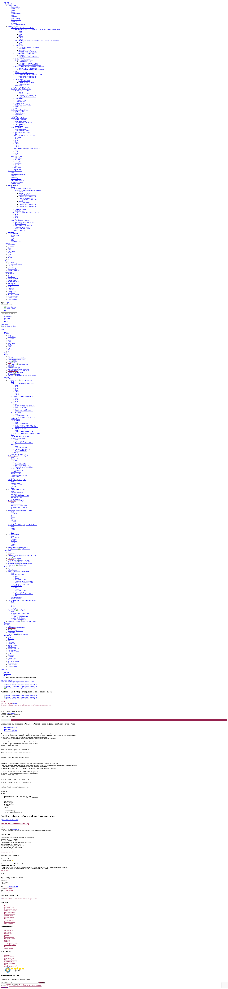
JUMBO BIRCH (20, 102)
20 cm (16, 153)
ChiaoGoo (11, 246)
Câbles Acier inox (20, 103)
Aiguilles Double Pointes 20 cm (27, 77)
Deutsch (13, 307)
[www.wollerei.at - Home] (8, 326)
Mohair (13, 10)
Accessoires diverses (17, 182)
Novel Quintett (19, 126)
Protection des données (10, 909)
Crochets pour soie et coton (22, 130)
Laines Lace (14, 21)
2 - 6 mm (17, 159)
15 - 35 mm (18, 163)
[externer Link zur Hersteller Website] (6, 710)
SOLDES (10, 185)
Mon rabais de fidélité (10, 961)
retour (9, 335)
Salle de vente (12, 280)
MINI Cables (18, 106)
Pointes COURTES (24, 94)
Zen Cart (8, 984)
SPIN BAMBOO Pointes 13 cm (28, 68)
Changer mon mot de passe (12, 965)
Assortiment (7, 932)
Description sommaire (10, 727)
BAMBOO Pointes (20, 209)
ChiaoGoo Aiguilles (17, 28)
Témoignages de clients (10, 943)
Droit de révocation (9, 912)
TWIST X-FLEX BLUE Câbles (28, 52)
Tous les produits (9, 920)
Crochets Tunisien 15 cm (26, 198)
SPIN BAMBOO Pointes (22, 66)
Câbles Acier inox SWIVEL (23, 105)
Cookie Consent (8, 948)
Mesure (13, 175)
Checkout (7, 318)
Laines (10, 5)
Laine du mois (12, 291)
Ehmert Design (11, 713)
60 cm (20, 32)
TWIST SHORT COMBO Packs (24, 73)
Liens (5, 946)
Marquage (14, 177)
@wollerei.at (9, 890)
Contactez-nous (12, 299)
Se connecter (7, 320)
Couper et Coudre (16, 179)
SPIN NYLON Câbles (25, 50)
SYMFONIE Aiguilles (21, 190)
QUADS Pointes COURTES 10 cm (29, 57)
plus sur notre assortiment (8, 852)
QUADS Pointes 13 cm (25, 55)
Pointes (21, 92)
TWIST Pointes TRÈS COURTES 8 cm (30, 65)
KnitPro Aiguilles (16, 89)
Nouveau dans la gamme (15, 264)
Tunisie (17, 164)
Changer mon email (9, 963)
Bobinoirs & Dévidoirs (17, 180)
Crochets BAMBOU (24, 81)
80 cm (20, 34)
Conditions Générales (10, 910)
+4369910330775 (12, 887)
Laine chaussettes (16, 18)
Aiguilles (10, 26)
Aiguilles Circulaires (17, 135)
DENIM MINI (19, 98)
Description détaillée (10, 729)
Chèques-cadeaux (13, 296)
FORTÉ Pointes (19, 58)
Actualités (7, 935)
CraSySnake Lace (20, 124)
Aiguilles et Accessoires (18, 230)
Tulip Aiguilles (15, 110)
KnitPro (10, 253)
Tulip (9, 249)
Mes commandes (9, 958)
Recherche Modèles (13, 281)
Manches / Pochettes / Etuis (22, 87)
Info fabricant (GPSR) (10, 731)
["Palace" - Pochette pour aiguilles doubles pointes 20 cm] (17, 681)
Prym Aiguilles (15, 127)
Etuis (12, 172)
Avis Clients (11, 293)
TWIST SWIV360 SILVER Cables (29, 47)
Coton (13, 12)
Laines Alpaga (15, 8)
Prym (9, 256)
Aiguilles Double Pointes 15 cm (27, 76)
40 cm (20, 31)
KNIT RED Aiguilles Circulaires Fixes (26, 40)
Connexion (7, 955)
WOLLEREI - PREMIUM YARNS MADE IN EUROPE (25, 986)
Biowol (10, 257)
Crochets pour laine (20, 129)
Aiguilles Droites (16, 167)
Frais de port (11, 277)
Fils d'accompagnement (18, 24)
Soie (12, 15)
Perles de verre (15, 183)
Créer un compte (9, 956)
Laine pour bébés (16, 20)
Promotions (11, 262)
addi (9, 259)
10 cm (16, 150)
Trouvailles (11, 267)
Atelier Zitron (15, 235)
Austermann (14, 238)
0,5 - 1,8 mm (18, 158)
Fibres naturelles (16, 13)
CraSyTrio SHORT (20, 121)
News (9, 275)
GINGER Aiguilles (20, 200)
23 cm (20, 42)
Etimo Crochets (19, 111)
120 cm (21, 37)
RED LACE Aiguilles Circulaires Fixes (26, 29)
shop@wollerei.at (10, 892)
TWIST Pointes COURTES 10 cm (28, 63)
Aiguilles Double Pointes (18, 148)
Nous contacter (8, 923)
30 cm (20, 44)
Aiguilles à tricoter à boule (22, 228)
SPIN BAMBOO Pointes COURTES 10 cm (31, 69)
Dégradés (14, 23)
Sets (16, 71)
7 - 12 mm (18, 161)
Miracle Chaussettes (20, 119)
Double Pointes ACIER (21, 74)
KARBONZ (18, 90)
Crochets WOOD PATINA (26, 82)
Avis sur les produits (13, 294)
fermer (6, 310)
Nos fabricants (12, 283)
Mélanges (14, 16)
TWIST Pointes (19, 60)
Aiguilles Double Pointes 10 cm (27, 195)
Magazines (11, 232)
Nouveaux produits (9, 922)
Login (7, 302)
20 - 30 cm (18, 137)
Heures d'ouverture (13, 270)
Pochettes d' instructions (18, 174)
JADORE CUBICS (20, 100)
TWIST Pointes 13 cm (25, 61)
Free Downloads (16, 241)
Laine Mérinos (15, 7)
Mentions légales (12, 297)
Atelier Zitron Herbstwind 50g (15, 823)
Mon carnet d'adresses (10, 960)
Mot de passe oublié (9, 966)
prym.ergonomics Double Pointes (24, 222)
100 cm (21, 36)
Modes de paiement (13, 285)
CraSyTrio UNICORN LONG (23, 122)
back (5, 353)
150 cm (21, 39)
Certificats (11, 289)
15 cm (16, 151)
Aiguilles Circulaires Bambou (23, 225)
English (12, 308)
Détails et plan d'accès (7, 870)
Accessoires (18, 85)
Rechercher (11, 273)
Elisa (12, 240)
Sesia (12, 236)
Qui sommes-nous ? (9, 930)
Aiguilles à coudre (20, 113)
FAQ (9, 286)
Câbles (17, 45)
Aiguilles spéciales (16, 169)
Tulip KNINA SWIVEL (18, 212)
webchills (21, 984)
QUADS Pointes (19, 53)
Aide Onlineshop (12, 269)
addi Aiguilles (15, 118)
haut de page (4, 987)
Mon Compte (8, 316)
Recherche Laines (13, 278)
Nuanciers (11, 288)
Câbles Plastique (19, 211)
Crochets (17, 79)
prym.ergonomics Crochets (22, 132)
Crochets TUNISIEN (25, 84)
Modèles (10, 233)
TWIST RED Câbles (24, 49)
